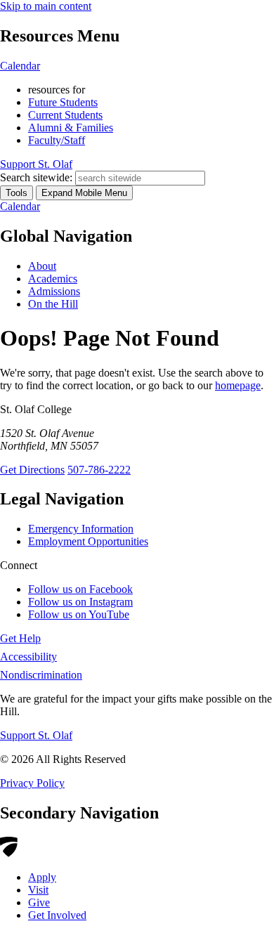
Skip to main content (45, 6)
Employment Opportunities (88, 541)
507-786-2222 (99, 470)
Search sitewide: (36, 177)
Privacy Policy (32, 783)
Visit (38, 890)
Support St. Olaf (36, 735)
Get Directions (32, 470)
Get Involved (57, 915)
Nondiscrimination (41, 675)
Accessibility (28, 657)
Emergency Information (80, 529)
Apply (42, 877)
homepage (238, 385)
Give (39, 902)
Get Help (20, 638)
